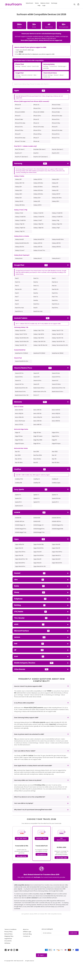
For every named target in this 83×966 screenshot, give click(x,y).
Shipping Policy (8, 936)
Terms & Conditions (10, 929)
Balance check (45, 3)
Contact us (26, 936)
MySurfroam (29, 3)
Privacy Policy (8, 931)
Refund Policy (8, 934)
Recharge (54, 3)
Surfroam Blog (27, 934)
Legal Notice (8, 938)
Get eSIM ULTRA (21, 856)
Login (43, 5)
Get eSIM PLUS (41, 854)
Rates (37, 3)
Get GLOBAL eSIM (61, 858)
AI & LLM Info (8, 941)
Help (39, 5)
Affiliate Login (27, 931)
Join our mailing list (47, 929)
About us (25, 929)
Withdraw (7, 943)
